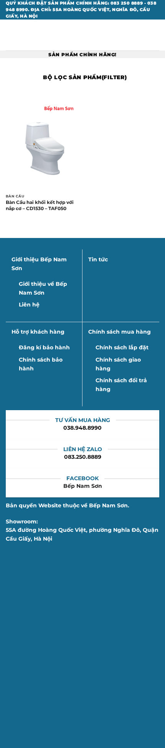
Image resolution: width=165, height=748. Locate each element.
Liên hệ (29, 304)
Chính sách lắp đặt (122, 347)
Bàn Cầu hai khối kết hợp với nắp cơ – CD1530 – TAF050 (40, 205)
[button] (10, 35)
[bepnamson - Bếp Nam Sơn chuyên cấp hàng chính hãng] (82, 35)
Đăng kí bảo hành (44, 347)
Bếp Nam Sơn (82, 485)
